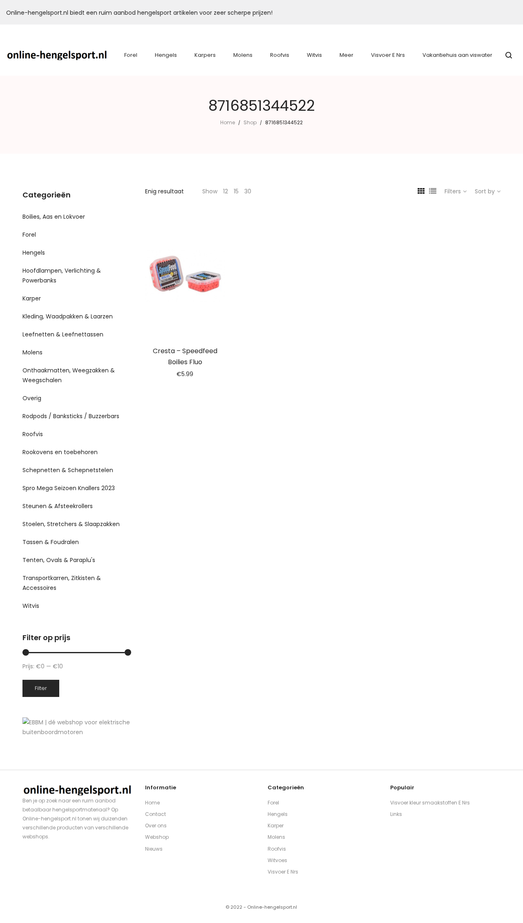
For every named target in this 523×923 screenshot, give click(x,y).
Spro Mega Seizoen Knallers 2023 (68, 488)
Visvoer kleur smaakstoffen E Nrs (430, 802)
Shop (250, 122)
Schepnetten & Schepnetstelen (67, 470)
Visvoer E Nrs (283, 871)
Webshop (157, 836)
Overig (31, 398)
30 (247, 191)
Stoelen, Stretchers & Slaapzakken (71, 524)
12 (225, 191)
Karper (31, 298)
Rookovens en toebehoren (60, 452)
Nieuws (154, 848)
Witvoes (277, 860)
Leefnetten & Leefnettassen (62, 334)
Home (227, 122)
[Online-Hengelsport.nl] (57, 55)
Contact (155, 814)
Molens (32, 352)
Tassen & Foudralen (50, 542)
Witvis (30, 606)
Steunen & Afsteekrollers (57, 506)
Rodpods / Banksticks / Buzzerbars (70, 416)
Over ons (156, 825)
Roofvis (32, 434)
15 (236, 191)
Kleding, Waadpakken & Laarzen (67, 316)
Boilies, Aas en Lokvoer (53, 217)
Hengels (33, 253)
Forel (29, 235)
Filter (41, 688)
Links (396, 814)
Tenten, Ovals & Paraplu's (58, 560)
